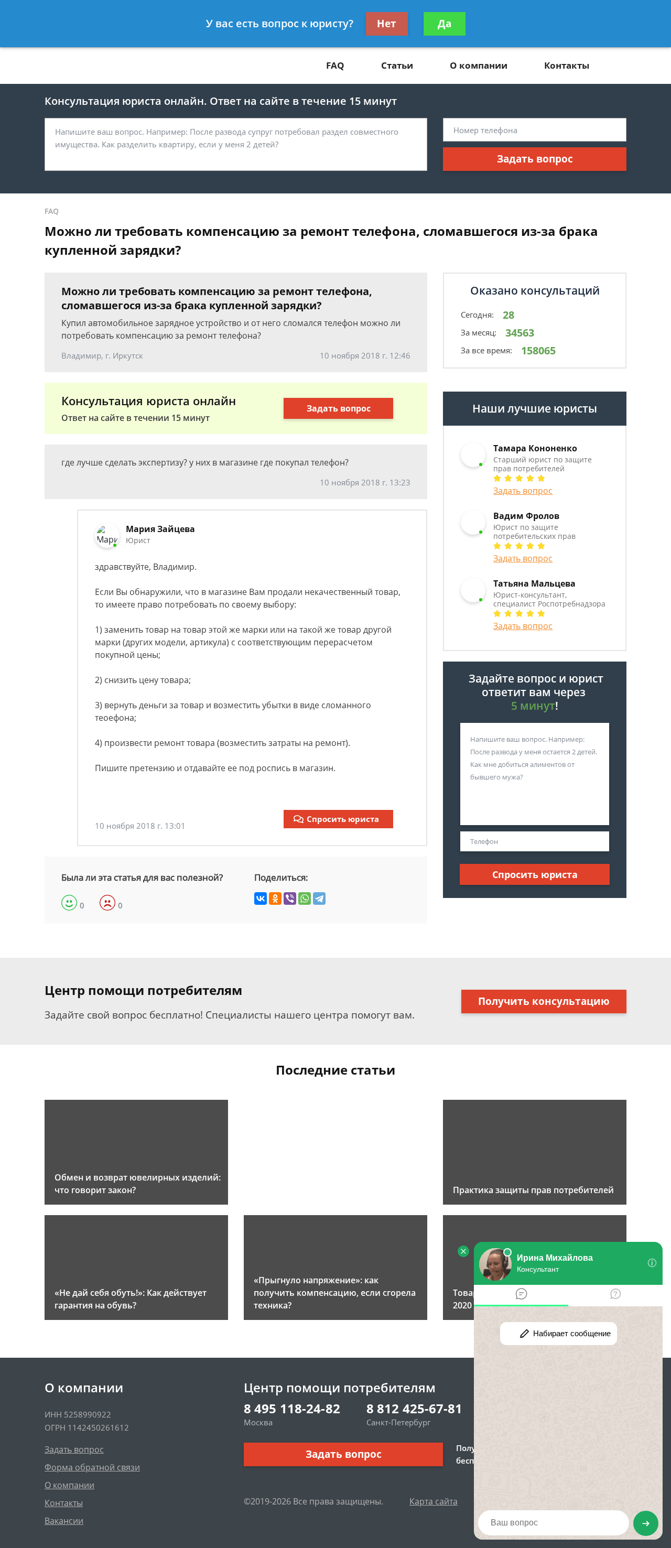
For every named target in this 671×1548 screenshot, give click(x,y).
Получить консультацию (544, 1001)
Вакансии (64, 1521)
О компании (478, 65)
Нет (386, 23)
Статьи (397, 65)
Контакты (566, 65)
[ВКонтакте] (260, 898)
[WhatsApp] (304, 898)
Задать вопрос (535, 159)
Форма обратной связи (92, 1467)
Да (444, 23)
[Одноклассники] (275, 898)
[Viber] (290, 898)
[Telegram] (319, 898)
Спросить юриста (343, 819)
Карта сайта (433, 1501)
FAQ (335, 65)
